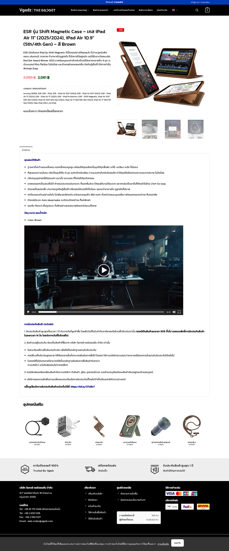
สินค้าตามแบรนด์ (100, 10)
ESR (39, 93)
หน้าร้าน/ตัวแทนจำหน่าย (124, 10)
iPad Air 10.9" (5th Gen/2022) (51, 99)
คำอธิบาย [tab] (26, 149)
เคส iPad (52, 102)
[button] (200, 2)
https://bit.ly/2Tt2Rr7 (83, 386)
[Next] (200, 73)
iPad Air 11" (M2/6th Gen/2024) (79, 99)
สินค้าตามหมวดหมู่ (79, 10)
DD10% (34, 93)
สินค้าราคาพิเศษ (146, 10)
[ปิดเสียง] (174, 312)
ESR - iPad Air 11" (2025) (46, 96)
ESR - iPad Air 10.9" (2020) (64, 93)
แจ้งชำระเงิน (162, 10)
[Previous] (122, 73)
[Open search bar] (197, 10)
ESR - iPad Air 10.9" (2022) (88, 93)
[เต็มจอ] (179, 312)
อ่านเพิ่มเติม (163, 544)
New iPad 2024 (41, 102)
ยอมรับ (177, 543)
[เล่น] (28, 312)
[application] (103, 270)
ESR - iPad (47, 93)
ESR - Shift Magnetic (88, 96)
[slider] (101, 312)
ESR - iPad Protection (68, 96)
